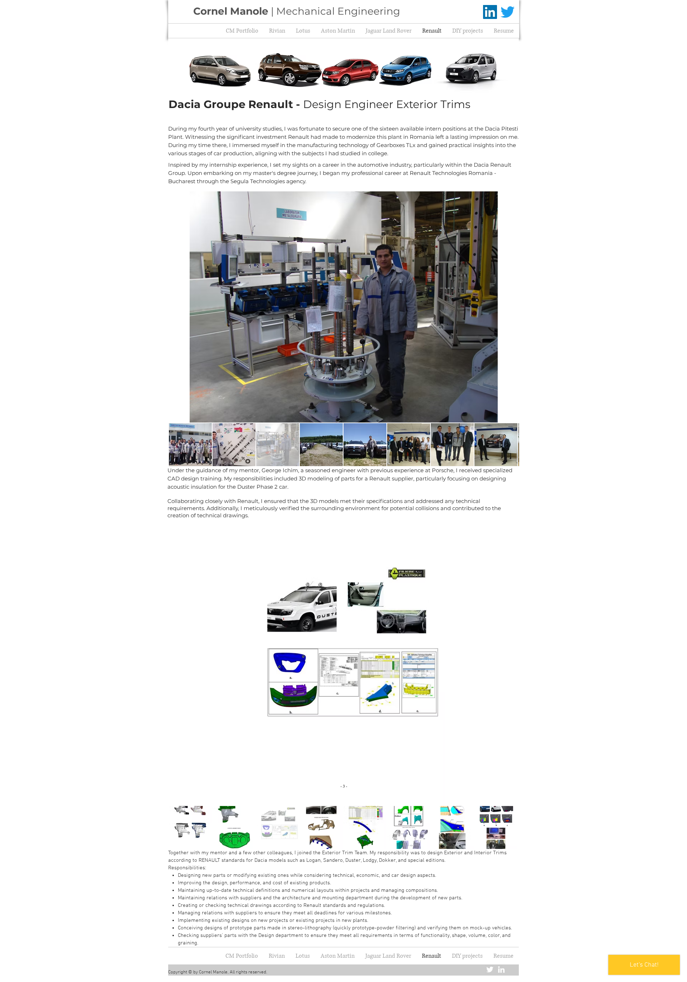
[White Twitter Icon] (489, 969)
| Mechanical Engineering (296, 11)
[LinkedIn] (490, 12)
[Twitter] (508, 12)
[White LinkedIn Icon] (501, 969)
